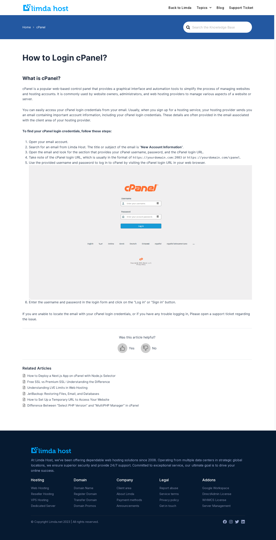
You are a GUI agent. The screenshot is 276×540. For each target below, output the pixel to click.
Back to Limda (180, 8)
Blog (220, 8)
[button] (126, 348)
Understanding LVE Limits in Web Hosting (57, 388)
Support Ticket (241, 8)
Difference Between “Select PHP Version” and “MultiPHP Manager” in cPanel (83, 405)
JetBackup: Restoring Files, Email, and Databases (63, 394)
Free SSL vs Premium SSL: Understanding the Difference (68, 382)
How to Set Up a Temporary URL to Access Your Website (68, 399)
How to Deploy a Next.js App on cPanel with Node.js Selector (71, 376)
